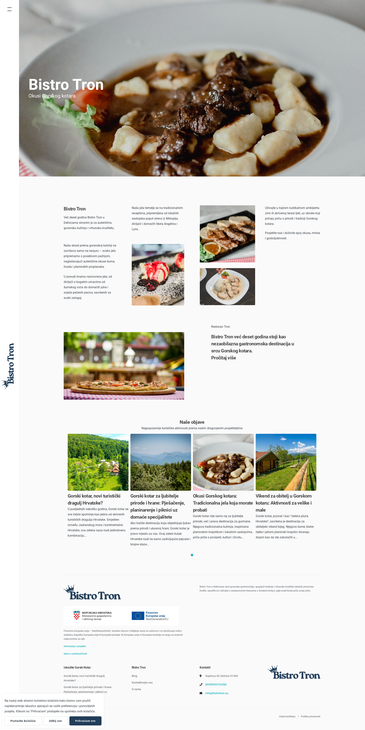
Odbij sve (55, 720)
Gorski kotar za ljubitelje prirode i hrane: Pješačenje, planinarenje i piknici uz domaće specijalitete (88, 692)
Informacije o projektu (75, 646)
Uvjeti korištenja (287, 716)
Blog (134, 675)
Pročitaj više (223, 358)
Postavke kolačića (23, 720)
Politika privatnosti (310, 716)
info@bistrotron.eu (216, 693)
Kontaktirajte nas (142, 682)
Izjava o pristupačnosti (75, 653)
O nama (136, 689)
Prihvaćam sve (85, 720)
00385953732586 (216, 684)
